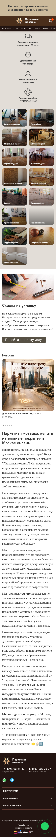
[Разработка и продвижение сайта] (23, 832)
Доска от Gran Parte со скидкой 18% (21, 413)
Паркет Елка (26, 28)
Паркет (37, 28)
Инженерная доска (10, 28)
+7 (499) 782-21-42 (13, 768)
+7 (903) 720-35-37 (40, 768)
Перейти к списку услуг (24, 340)
